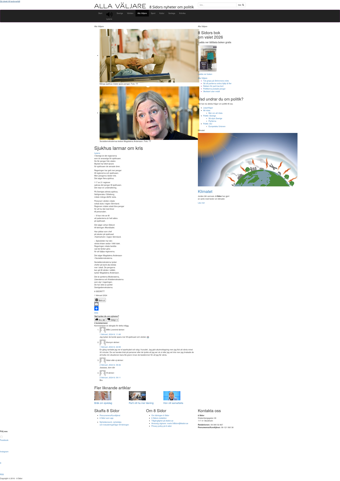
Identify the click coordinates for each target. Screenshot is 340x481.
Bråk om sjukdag (103, 403)
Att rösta (206, 110)
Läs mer (201, 202)
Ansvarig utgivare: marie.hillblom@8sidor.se (169, 423)
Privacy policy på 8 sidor (161, 426)
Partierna (212, 121)
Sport (153, 13)
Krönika (182, 13)
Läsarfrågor (208, 107)
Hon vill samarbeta (173, 403)
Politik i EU (207, 123)
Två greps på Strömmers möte (216, 80)
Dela (96, 312)
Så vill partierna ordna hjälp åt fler (217, 83)
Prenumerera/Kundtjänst (110, 415)
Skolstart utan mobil (211, 91)
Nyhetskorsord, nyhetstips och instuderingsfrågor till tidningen (114, 423)
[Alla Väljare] (144, 8)
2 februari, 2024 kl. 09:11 (110, 377)
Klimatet (205, 191)
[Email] (144, 304)
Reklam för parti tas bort (213, 86)
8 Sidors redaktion (159, 418)
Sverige (120, 13)
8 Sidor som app (106, 418)
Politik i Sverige (209, 115)
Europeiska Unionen (217, 126)
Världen (130, 13)
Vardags (171, 13)
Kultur (161, 13)
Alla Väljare (142, 13)
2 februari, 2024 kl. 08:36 (110, 364)
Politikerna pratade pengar (214, 88)
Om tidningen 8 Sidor (160, 415)
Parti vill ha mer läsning (141, 403)
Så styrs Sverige (215, 118)
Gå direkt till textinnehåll (10, 1)
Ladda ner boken (205, 74)
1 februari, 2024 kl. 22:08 (110, 347)
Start (100, 13)
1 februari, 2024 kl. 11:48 (110, 334)
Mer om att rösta (215, 113)
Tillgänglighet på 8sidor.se (162, 420)
